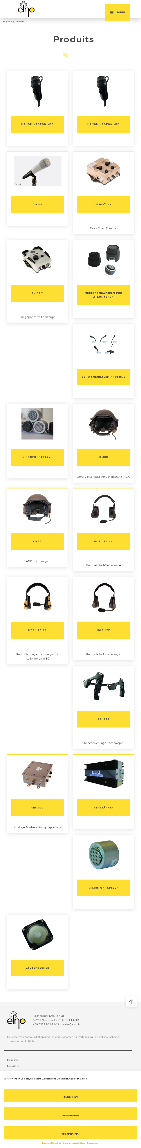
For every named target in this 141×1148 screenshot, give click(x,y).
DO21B (37, 204)
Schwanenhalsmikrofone (103, 376)
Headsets (13, 1060)
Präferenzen (70, 1134)
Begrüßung (8, 21)
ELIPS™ (37, 293)
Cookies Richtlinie (51, 1143)
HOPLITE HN (103, 541)
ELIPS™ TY (103, 204)
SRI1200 (37, 807)
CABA (37, 541)
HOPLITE (103, 630)
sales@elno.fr (71, 1024)
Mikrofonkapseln (37, 457)
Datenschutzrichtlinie (74, 1143)
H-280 (103, 457)
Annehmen (71, 1096)
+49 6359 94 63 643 (46, 1024)
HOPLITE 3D (37, 630)
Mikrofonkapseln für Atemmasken (103, 294)
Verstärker (103, 807)
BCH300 (103, 719)
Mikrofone (13, 1066)
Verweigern (70, 1115)
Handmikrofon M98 (37, 124)
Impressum (93, 1143)
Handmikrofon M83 (103, 124)
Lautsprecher (37, 967)
